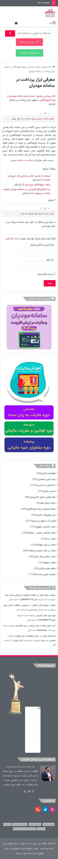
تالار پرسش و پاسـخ (29, 42)
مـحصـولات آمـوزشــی (29, 53)
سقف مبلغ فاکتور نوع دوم (37, 184)
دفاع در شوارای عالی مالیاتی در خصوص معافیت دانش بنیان (29, 605)
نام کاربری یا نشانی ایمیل (42, 245)
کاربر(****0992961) (29, 599)
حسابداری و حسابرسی (46, 485)
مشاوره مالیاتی (35, 824)
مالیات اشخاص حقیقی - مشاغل (42, 532)
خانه (50, 67)
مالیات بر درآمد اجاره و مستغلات (42, 550)
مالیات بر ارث (50, 538)
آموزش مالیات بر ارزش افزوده (24, 828)
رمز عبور (50, 260)
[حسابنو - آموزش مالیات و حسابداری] (50, 13)
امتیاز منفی (48, 114)
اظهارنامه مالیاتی (49, 473)
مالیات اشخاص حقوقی (46, 526)
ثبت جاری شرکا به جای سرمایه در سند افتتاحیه (35, 625)
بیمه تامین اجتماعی (47, 479)
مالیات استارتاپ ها (19, 824)
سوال (44, 67)
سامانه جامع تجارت (47, 503)
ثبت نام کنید (11, 238)
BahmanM (42, 630)
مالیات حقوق (50, 562)
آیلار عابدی (17, 640)
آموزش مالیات (48, 824)
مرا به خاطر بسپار (45, 274)
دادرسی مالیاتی (49, 491)
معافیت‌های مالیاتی (47, 568)
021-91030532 (44, 3)
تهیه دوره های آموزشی (46, 615)
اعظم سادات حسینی (45, 118)
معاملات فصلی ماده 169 (45, 574)
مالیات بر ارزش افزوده (46, 544)
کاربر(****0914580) (47, 620)
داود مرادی (49, 213)
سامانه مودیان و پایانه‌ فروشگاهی (26, 67)
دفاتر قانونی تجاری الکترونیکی (43, 497)
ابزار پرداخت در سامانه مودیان (24, 160)
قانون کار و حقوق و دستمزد (44, 521)
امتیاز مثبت (40, 113)
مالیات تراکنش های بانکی (45, 556)
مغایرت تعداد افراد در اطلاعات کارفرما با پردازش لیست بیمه (30, 595)
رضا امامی (33, 609)
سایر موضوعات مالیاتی (46, 515)
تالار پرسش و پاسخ (46, 96)
